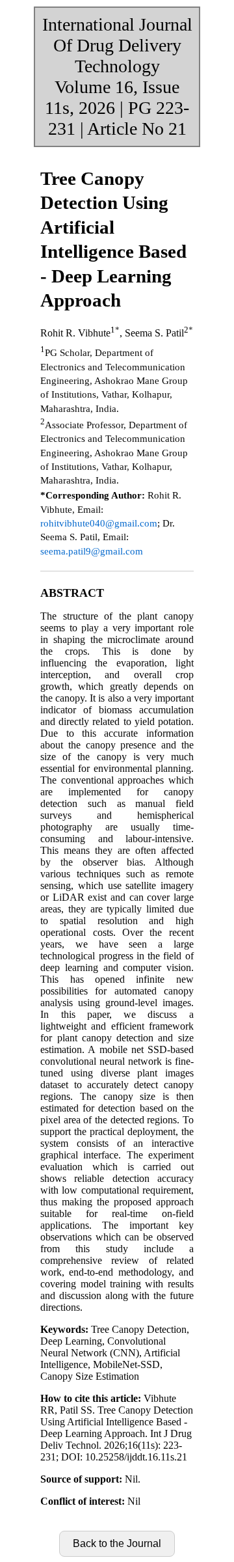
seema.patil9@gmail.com (91, 550)
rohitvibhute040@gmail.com (98, 522)
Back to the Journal (117, 1543)
